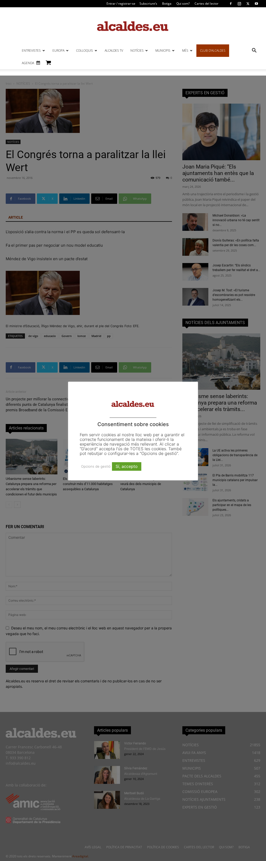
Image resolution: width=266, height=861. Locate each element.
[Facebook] (231, 3)
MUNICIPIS (162, 50)
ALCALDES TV (114, 50)
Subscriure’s (148, 3)
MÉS (185, 50)
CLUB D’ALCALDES (212, 50)
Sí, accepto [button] (127, 466)
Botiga (166, 3)
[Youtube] (256, 3)
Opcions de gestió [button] (96, 466)
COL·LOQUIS (84, 50)
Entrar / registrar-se (121, 3)
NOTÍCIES (137, 50)
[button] (254, 51)
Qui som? (183, 3)
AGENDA (28, 63)
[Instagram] (239, 3)
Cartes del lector (206, 3)
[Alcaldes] (133, 25)
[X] (248, 3)
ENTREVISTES (31, 50)
